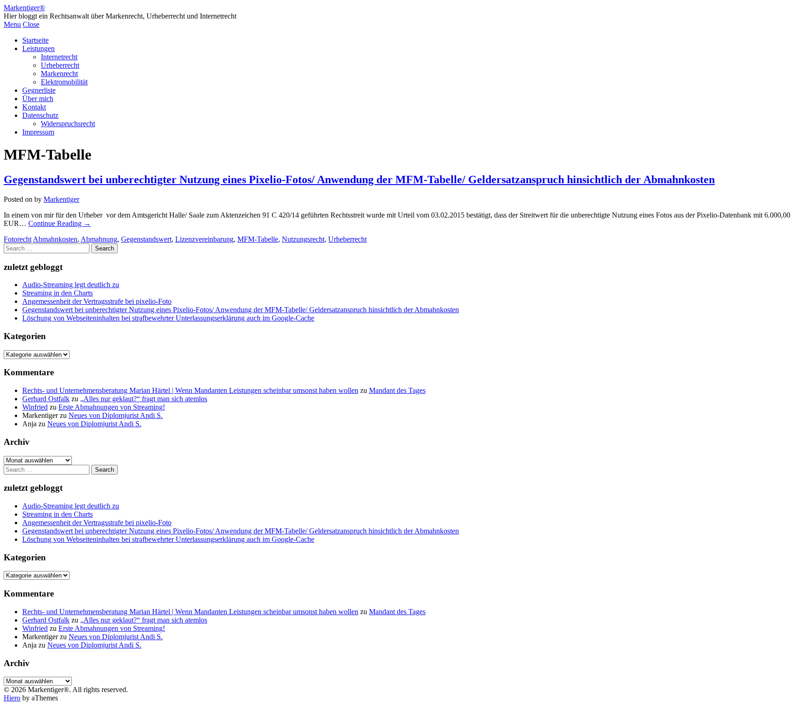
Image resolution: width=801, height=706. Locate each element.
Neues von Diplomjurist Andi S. (116, 415)
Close (31, 24)
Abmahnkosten (55, 239)
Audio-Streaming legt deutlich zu (70, 285)
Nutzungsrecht (303, 239)
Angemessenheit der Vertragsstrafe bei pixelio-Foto (97, 301)
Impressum (38, 132)
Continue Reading (59, 223)
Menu (12, 24)
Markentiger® (24, 8)
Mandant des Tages (397, 390)
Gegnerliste (39, 90)
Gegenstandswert (146, 239)
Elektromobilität (64, 82)
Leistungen (38, 48)
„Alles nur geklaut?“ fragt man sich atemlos (143, 399)
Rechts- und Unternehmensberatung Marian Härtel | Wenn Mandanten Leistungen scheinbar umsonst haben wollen (190, 390)
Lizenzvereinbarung (204, 239)
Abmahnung (99, 239)
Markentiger (61, 199)
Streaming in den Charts (57, 293)
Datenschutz (40, 115)
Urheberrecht (60, 65)
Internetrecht (59, 57)
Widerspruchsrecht (68, 124)
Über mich (37, 99)
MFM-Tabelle (257, 239)
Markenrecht (59, 73)
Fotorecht (18, 239)
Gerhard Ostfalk (46, 399)
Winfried (35, 407)
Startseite (35, 40)
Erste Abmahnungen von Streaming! (111, 407)
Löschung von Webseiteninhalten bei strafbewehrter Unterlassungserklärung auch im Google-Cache (168, 318)
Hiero (12, 698)
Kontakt (34, 107)
